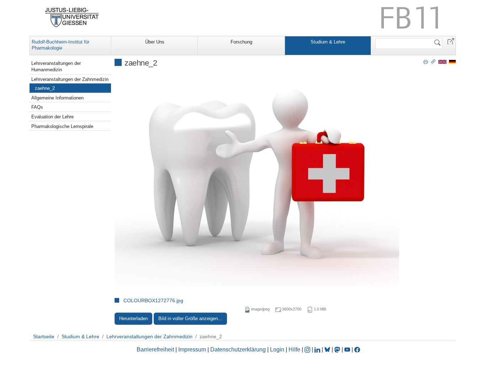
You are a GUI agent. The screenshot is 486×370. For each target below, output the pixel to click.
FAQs (37, 107)
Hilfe (294, 349)
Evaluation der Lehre (52, 116)
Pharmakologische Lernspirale (62, 126)
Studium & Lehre (328, 42)
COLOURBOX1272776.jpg (153, 300)
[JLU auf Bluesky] (328, 349)
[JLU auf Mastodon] (338, 349)
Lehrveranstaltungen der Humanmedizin (56, 66)
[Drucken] (425, 61)
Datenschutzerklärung (238, 349)
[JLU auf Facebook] (357, 349)
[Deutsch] (452, 61)
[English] (442, 61)
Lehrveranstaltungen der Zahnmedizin (70, 79)
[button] (451, 40)
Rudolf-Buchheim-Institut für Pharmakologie (60, 45)
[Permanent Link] (433, 61)
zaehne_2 (45, 88)
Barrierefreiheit (155, 349)
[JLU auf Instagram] (308, 349)
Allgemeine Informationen (57, 98)
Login (278, 349)
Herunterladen (133, 318)
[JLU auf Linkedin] (318, 349)
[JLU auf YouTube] (347, 349)
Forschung (241, 42)
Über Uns (154, 42)
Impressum (192, 349)
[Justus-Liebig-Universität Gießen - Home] (72, 17)
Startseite (43, 336)
